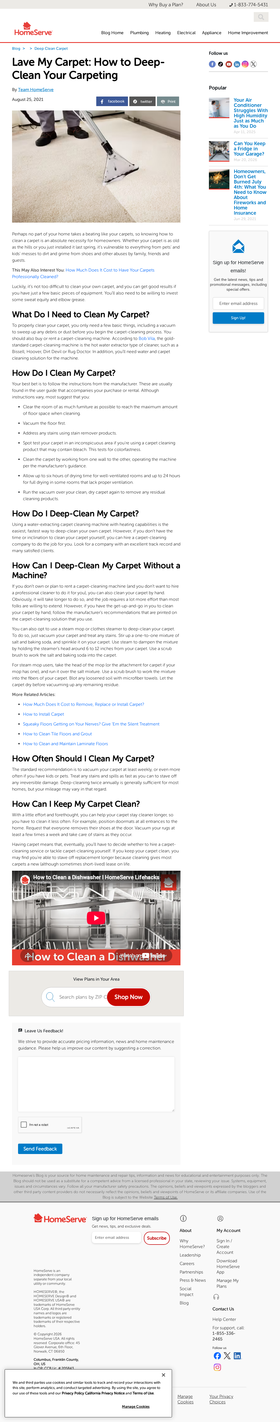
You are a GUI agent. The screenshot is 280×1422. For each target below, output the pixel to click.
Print (172, 101)
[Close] (164, 1375)
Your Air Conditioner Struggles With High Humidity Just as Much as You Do (251, 113)
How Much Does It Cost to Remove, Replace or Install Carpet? (83, 704)
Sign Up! (238, 318)
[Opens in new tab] (212, 65)
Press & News (193, 1280)
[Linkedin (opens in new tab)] (238, 1356)
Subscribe (157, 1238)
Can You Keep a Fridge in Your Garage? (250, 149)
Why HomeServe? (192, 1243)
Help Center (224, 1319)
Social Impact (186, 1291)
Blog (16, 48)
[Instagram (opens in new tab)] (217, 1368)
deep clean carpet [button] (51, 48)
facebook (115, 101)
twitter (146, 101)
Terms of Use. (166, 1197)
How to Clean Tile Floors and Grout (57, 733)
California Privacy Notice (105, 1393)
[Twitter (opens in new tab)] (227, 1356)
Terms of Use (143, 1393)
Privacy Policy (73, 1393)
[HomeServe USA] (33, 27)
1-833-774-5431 (251, 5)
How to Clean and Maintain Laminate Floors (65, 743)
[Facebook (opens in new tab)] (217, 1356)
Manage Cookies (136, 1406)
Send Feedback (40, 1149)
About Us (206, 5)
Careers (187, 1263)
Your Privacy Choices (221, 1399)
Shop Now (128, 997)
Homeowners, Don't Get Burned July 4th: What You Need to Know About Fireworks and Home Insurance (250, 192)
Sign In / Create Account (225, 1246)
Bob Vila (147, 338)
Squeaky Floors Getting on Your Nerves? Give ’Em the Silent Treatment (91, 724)
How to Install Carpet (43, 714)
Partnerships (191, 1272)
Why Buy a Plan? (165, 5)
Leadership (190, 1255)
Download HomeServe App (228, 1266)
